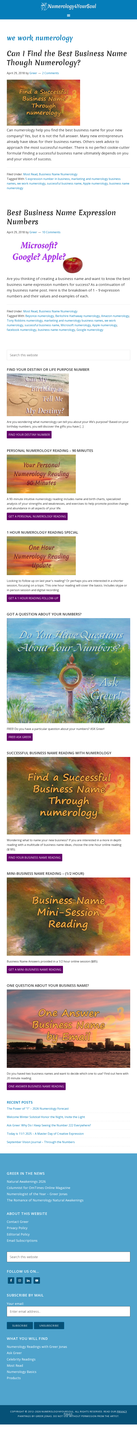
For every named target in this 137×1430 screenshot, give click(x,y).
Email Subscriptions (22, 1240)
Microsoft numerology (76, 325)
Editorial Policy (18, 1234)
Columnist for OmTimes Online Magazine (38, 1188)
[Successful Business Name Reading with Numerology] (68, 796)
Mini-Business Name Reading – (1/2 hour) (45, 873)
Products (14, 1378)
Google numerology (90, 330)
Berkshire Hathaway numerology (77, 316)
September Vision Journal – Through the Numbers (41, 1142)
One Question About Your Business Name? (48, 985)
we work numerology (31, 183)
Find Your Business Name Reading (35, 858)
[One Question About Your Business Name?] (68, 1029)
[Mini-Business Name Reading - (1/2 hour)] (68, 917)
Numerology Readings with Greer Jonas (37, 1346)
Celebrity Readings (21, 1359)
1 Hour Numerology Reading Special (42, 532)
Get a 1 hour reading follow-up (34, 599)
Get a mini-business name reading (36, 970)
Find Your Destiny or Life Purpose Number (48, 369)
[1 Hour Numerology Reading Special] (41, 556)
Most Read (30, 174)
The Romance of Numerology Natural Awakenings (45, 1200)
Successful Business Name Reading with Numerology (59, 753)
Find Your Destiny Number (30, 435)
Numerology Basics (21, 1372)
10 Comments (51, 232)
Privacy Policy (17, 1228)
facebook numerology (21, 330)
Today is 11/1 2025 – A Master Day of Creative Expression (45, 1134)
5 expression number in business (47, 179)
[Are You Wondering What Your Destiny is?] (38, 395)
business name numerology (56, 330)
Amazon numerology (115, 316)
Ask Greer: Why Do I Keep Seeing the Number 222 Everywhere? (49, 1125)
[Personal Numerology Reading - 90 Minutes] (41, 475)
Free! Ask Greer (21, 738)
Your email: (15, 1303)
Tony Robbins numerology (25, 320)
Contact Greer (18, 1222)
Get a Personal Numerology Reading (38, 517)
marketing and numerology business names (73, 320)
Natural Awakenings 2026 (26, 1181)
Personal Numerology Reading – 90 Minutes (50, 450)
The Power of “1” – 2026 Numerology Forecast (38, 1109)
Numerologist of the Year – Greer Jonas (37, 1194)
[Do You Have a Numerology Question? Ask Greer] (68, 671)
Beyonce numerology (39, 316)
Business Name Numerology (58, 174)
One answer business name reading (37, 1087)
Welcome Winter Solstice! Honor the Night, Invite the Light (46, 1117)
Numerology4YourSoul (68, 7)
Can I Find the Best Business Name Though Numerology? (67, 58)
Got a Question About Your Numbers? (44, 614)
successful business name (64, 183)
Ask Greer (14, 1353)
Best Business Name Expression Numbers (61, 217)
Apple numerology (95, 183)
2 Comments (50, 73)
